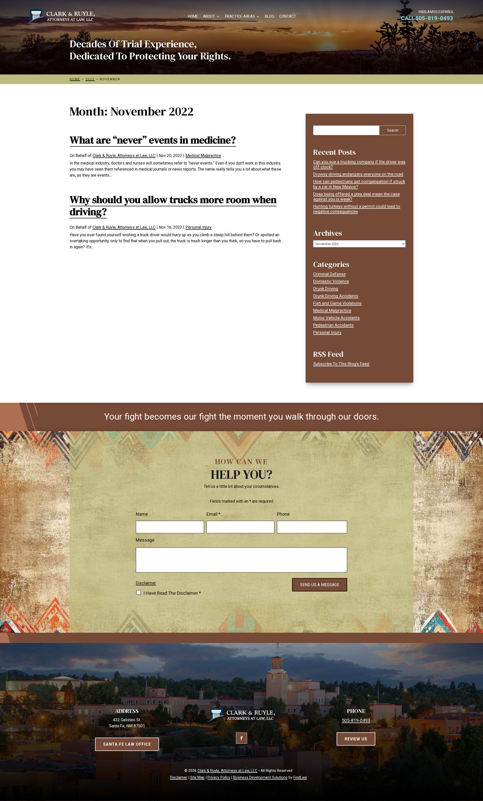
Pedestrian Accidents (333, 325)
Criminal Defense (329, 273)
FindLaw (300, 777)
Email (213, 514)
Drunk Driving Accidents (335, 295)
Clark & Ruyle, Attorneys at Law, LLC (124, 155)
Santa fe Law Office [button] (127, 744)
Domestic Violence (331, 281)
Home (193, 17)
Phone (283, 514)
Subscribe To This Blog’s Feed (341, 363)
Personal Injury (198, 227)
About (209, 17)
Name (142, 514)
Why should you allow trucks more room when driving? (173, 205)
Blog (269, 17)
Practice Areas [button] (240, 17)
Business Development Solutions (260, 777)
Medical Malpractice (203, 155)
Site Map (197, 777)
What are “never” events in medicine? (153, 140)
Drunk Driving (325, 288)
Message (145, 540)
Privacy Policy (219, 777)
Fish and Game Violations (337, 303)
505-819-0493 (434, 18)
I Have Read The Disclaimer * (172, 593)
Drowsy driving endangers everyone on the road (358, 174)
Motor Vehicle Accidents (336, 317)
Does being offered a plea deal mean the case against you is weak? (356, 196)
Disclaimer (146, 582)
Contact (287, 17)
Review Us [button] (356, 739)
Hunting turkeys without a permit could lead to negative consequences (356, 209)
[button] (478, 764)
